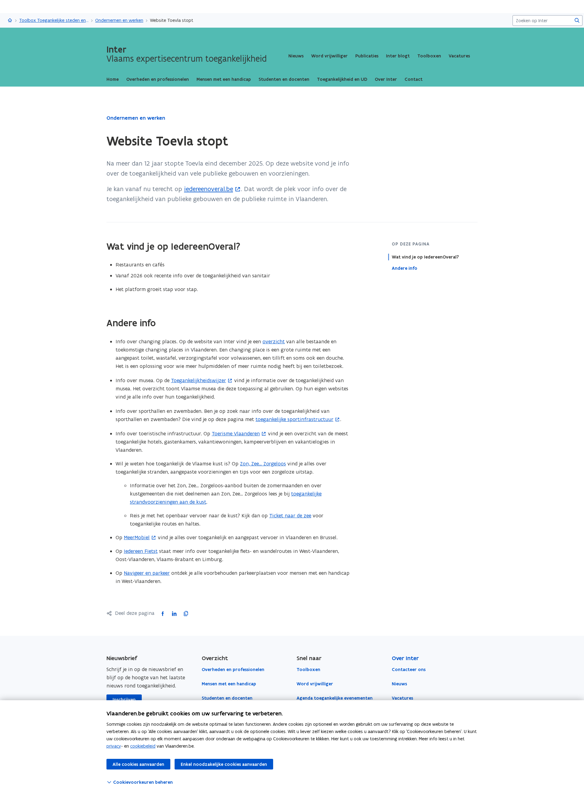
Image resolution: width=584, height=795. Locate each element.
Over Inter (405, 658)
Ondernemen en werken (119, 20)
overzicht (273, 341)
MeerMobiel (137, 537)
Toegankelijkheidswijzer (198, 380)
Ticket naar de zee (290, 515)
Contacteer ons (409, 669)
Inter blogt (398, 56)
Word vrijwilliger (329, 56)
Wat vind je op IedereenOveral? (425, 257)
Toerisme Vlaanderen (236, 433)
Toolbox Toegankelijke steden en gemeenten (54, 20)
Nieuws (296, 56)
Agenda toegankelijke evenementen (335, 698)
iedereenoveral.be (208, 189)
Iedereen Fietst (141, 551)
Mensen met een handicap (229, 684)
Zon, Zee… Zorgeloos (263, 463)
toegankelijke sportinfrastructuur (294, 419)
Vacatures (459, 56)
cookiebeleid (142, 746)
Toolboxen (429, 56)
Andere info (404, 268)
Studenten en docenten (227, 698)
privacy (113, 746)
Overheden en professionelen (233, 669)
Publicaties (366, 56)
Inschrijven (124, 700)
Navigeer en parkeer (147, 573)
